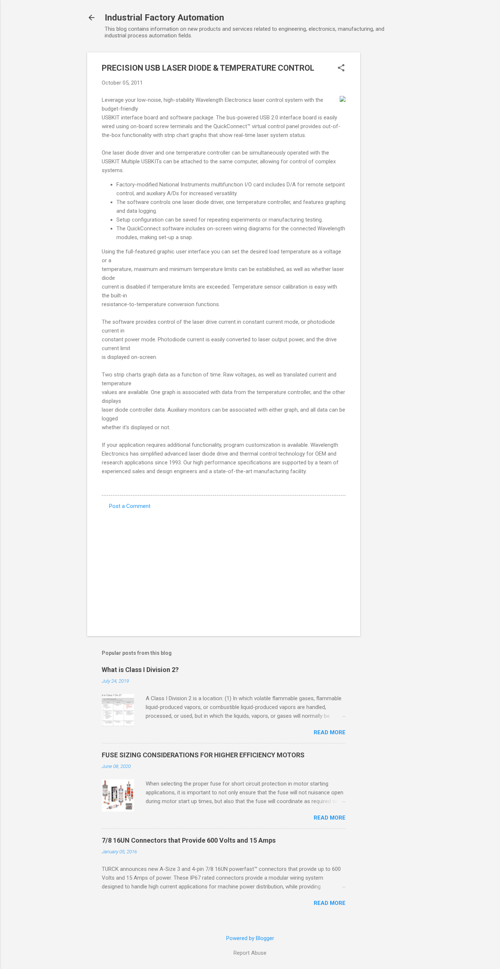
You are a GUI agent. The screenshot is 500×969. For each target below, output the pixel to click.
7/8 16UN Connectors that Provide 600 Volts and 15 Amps (189, 840)
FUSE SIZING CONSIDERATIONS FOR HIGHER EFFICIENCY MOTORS (203, 755)
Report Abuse (250, 953)
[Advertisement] (389, 162)
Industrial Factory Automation (164, 17)
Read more (330, 732)
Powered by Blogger (250, 938)
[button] (341, 68)
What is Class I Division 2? (140, 669)
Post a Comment (129, 506)
